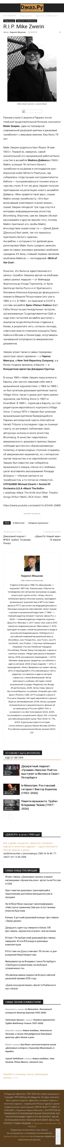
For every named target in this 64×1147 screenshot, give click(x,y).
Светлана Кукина (14, 1019)
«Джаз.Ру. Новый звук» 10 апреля (48, 538)
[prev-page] (5, 817)
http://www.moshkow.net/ (32, 580)
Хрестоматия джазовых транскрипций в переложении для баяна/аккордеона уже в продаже (28, 894)
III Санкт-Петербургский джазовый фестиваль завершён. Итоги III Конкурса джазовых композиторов (30, 941)
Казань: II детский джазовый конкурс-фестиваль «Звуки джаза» (32, 919)
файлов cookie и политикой (17, 1136)
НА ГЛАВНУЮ (9, 15)
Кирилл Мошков (18, 32)
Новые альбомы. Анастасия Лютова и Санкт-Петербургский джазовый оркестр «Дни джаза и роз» (28, 1034)
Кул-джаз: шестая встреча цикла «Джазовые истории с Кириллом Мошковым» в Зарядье (30, 1048)
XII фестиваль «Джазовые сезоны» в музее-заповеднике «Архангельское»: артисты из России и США (33, 880)
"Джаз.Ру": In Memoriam (46, 15)
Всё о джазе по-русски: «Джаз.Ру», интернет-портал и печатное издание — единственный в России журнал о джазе (30, 846)
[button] (5, 7)
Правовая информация (45, 1123)
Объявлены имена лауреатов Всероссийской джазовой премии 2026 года (30, 977)
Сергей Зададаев (14, 1058)
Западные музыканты (38, 523)
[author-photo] (32, 571)
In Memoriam (19, 523)
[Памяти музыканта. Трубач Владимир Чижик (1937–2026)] (11, 805)
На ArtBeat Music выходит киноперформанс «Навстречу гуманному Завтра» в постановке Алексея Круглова (30, 907)
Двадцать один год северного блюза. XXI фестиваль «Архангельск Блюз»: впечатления (30, 929)
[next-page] (11, 817)
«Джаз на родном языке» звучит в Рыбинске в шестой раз (30, 987)
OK (58, 1136)
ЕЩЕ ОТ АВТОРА (14, 757)
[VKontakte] (35, 738)
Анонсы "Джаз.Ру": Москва (8, 772)
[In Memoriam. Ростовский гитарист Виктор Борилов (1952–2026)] (11, 789)
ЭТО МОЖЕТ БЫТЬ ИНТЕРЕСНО (22, 753)
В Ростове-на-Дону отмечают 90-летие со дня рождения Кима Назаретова (31, 953)
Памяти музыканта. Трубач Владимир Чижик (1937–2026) (39, 805)
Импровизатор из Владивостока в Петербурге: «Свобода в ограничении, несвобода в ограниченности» (30, 965)
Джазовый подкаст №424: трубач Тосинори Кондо (17, 540)
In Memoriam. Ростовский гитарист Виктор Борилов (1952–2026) (39, 789)
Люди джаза (26, 15)
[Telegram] (28, 738)
